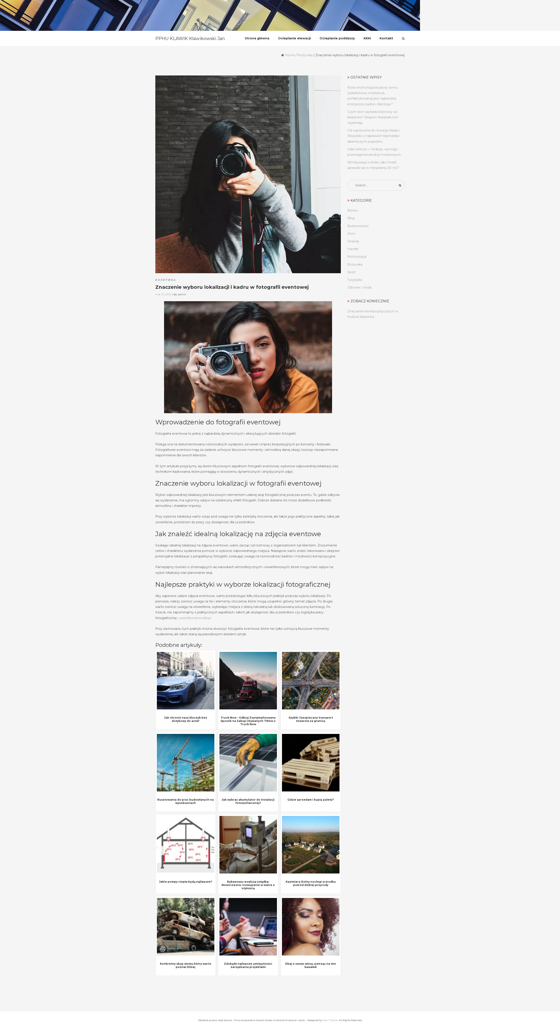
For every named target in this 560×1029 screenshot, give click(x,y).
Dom (351, 234)
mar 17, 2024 (163, 294)
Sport (351, 272)
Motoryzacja (356, 257)
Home (290, 55)
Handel (352, 249)
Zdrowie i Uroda (359, 287)
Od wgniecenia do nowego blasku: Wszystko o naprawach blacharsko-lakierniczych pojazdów (374, 135)
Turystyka (354, 280)
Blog (351, 218)
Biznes (352, 210)
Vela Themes (330, 1020)
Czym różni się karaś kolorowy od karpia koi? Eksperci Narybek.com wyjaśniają (373, 117)
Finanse (353, 241)
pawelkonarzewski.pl (195, 618)
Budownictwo (358, 226)
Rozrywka (305, 55)
